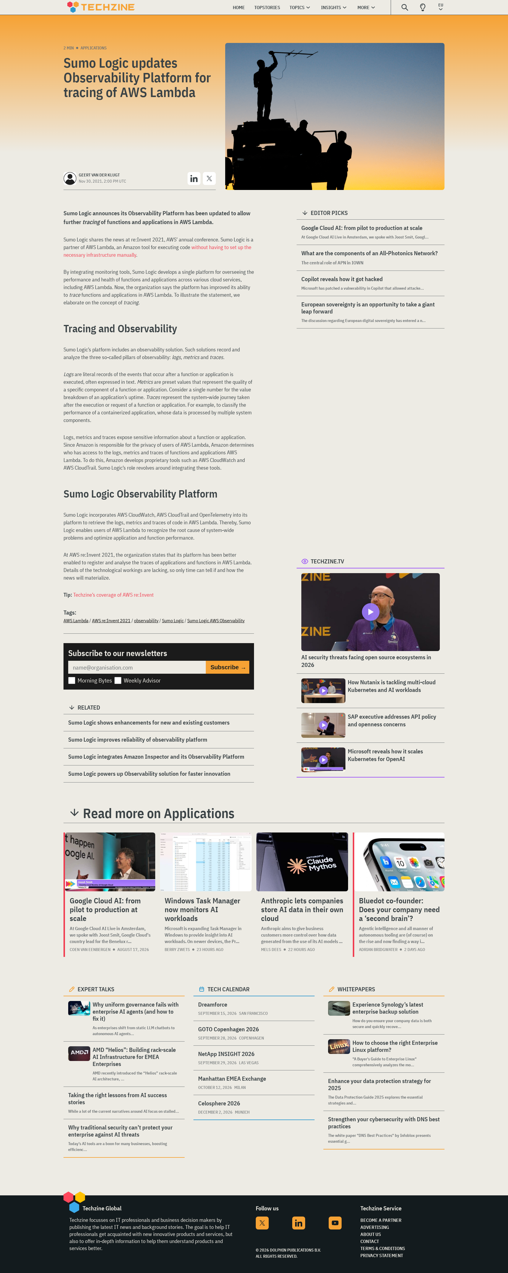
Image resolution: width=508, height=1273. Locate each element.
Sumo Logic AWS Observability (216, 620)
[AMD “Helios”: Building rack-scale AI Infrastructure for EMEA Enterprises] (79, 1064)
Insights (331, 7)
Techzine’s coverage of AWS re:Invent (113, 594)
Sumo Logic (173, 620)
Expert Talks (96, 989)
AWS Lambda (75, 620)
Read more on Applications (159, 813)
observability (146, 620)
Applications (94, 48)
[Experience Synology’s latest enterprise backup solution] (339, 1015)
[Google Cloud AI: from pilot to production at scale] (110, 861)
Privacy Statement (381, 1255)
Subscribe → (228, 667)
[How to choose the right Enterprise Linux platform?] (339, 1053)
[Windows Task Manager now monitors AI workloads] (206, 861)
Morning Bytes (95, 680)
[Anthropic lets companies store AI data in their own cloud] (302, 861)
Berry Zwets (177, 949)
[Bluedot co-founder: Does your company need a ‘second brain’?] (399, 861)
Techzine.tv (327, 561)
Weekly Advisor (142, 680)
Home (239, 7)
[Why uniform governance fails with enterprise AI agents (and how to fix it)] (79, 1019)
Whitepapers (356, 989)
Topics (297, 7)
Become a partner (381, 1220)
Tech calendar (229, 989)
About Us (370, 1234)
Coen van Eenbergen (90, 949)
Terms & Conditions (382, 1248)
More (363, 7)
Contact (369, 1241)
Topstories (267, 7)
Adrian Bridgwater (378, 949)
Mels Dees (271, 949)
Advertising (374, 1227)
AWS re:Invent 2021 (111, 620)
